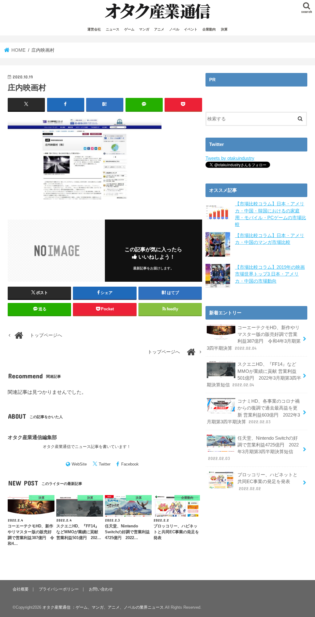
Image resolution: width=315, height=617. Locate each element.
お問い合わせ (101, 589)
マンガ (144, 29)
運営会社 (94, 29)
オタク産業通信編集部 (32, 437)
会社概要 (21, 589)
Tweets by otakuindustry (229, 158)
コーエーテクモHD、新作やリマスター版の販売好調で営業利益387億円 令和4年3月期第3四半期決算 (254, 338)
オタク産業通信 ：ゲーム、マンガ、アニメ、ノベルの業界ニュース (103, 607)
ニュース (112, 29)
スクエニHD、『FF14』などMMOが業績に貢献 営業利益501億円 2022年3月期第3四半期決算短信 (254, 374)
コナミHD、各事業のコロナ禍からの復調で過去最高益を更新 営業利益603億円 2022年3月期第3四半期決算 (253, 411)
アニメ (159, 29)
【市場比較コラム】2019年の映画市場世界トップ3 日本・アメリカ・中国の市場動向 (270, 274)
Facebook (130, 464)
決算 (224, 29)
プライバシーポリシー (59, 589)
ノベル (174, 29)
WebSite (79, 464)
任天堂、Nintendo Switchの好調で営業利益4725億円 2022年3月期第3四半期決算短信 (253, 448)
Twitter (104, 464)
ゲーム (129, 29)
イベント (190, 29)
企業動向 (209, 29)
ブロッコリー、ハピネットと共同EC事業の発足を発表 (267, 481)
